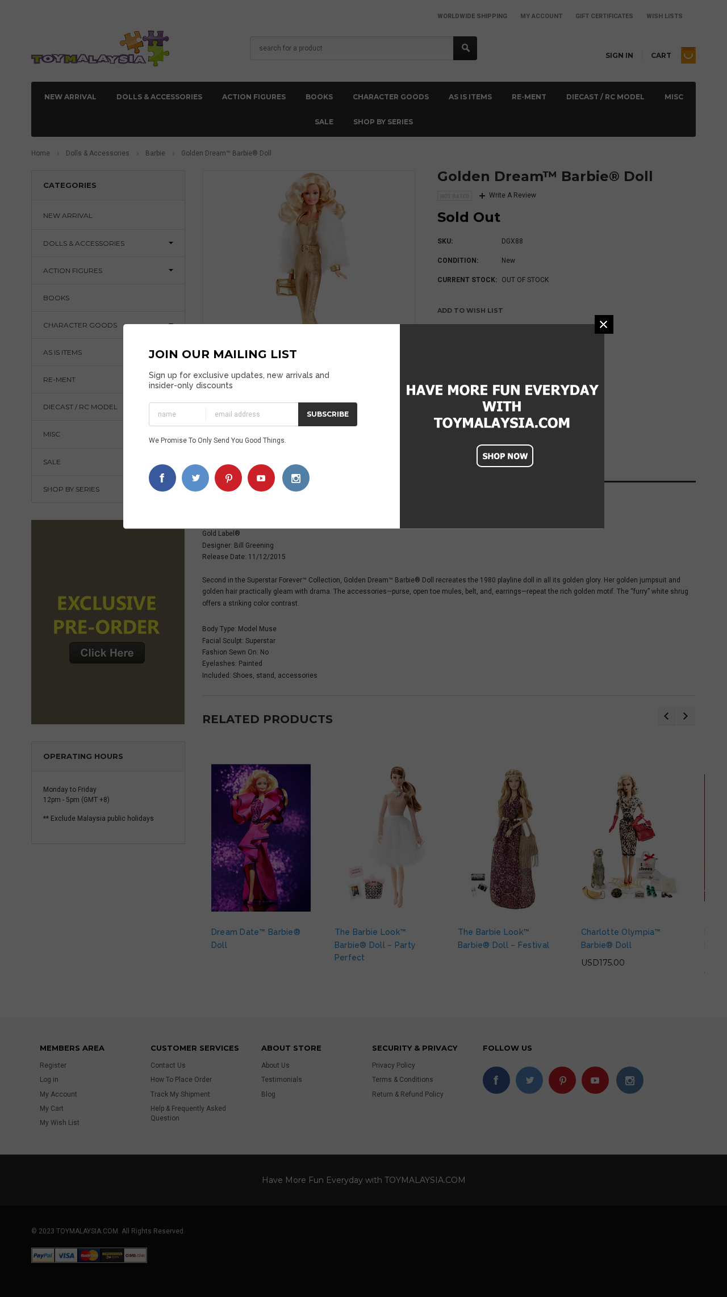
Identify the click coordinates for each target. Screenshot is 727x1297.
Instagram (296, 478)
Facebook (162, 478)
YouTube (261, 478)
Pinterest (228, 478)
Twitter (195, 478)
